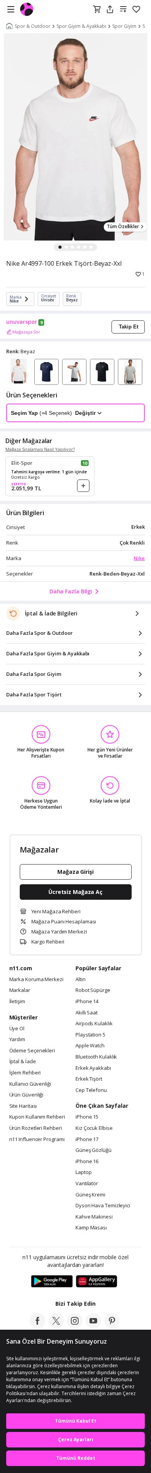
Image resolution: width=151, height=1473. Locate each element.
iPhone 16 (87, 1161)
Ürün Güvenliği (26, 1095)
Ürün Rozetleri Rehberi (35, 1128)
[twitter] (56, 1326)
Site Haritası (23, 1106)
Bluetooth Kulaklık (96, 1057)
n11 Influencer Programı (37, 1139)
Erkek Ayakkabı (93, 1068)
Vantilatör (87, 1184)
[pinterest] (112, 1326)
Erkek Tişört (89, 1079)
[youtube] (93, 1326)
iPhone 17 (87, 1139)
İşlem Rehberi (25, 1073)
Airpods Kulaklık (94, 1024)
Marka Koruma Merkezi (36, 979)
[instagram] (74, 1326)
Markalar (19, 990)
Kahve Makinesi (94, 1217)
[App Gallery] (96, 1281)
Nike (139, 558)
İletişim (17, 1002)
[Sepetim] (96, 9)
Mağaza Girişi (75, 871)
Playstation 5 (90, 1035)
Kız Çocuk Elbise (94, 1128)
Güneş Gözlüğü (94, 1150)
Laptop (83, 1172)
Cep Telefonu (91, 1090)
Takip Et (128, 327)
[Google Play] (52, 1281)
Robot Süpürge (93, 990)
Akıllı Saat (87, 1013)
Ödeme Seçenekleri (32, 1051)
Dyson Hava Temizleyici (103, 1206)
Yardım (17, 1039)
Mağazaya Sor (26, 332)
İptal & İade (22, 1062)
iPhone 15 (87, 1117)
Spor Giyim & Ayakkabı (81, 26)
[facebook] (37, 1326)
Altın (81, 979)
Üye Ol (16, 1029)
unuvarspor (21, 321)
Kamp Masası (91, 1228)
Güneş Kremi (90, 1195)
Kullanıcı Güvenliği (30, 1084)
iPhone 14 (87, 1002)
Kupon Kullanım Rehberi (37, 1117)
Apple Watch (90, 1046)
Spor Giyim (124, 26)
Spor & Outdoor (32, 26)
